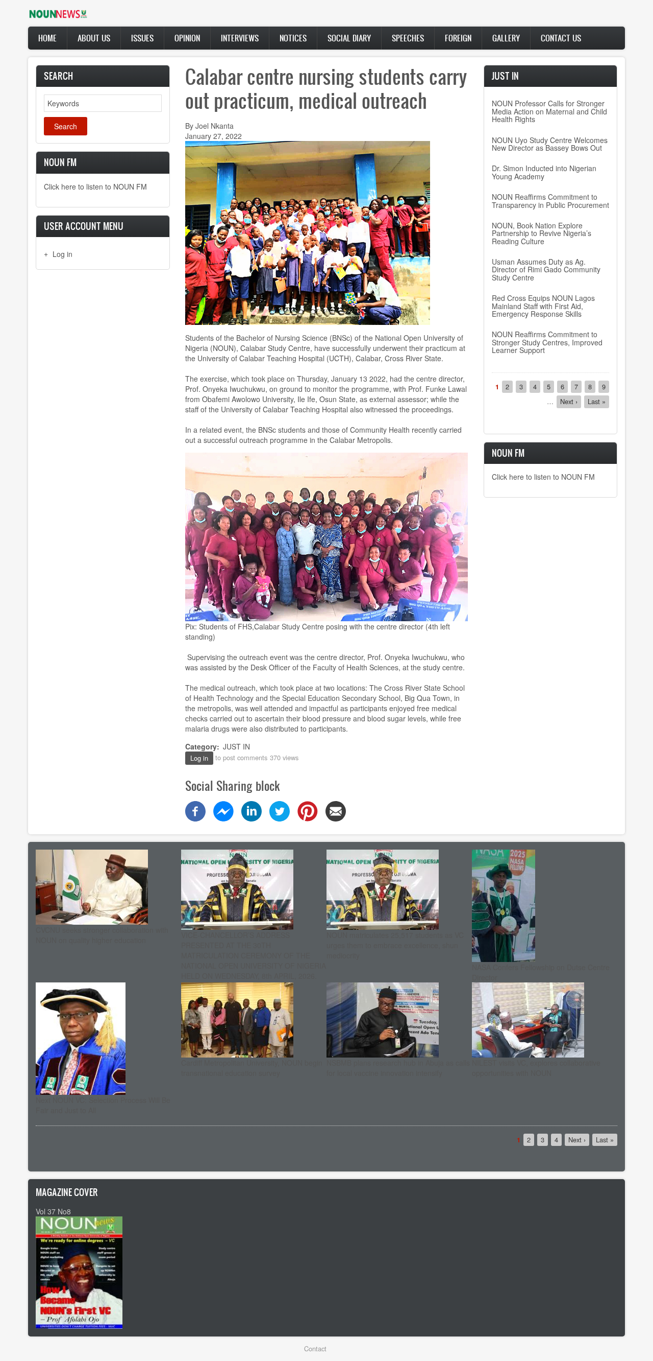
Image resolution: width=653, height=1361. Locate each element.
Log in (62, 254)
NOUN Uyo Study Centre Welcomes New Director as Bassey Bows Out (550, 144)
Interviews (240, 37)
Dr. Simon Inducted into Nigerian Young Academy (544, 172)
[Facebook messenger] (223, 810)
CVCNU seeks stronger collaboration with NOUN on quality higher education (102, 935)
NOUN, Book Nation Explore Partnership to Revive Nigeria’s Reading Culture (541, 233)
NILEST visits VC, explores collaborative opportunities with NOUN (536, 1068)
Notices (293, 37)
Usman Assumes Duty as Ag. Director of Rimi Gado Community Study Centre (546, 269)
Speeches (408, 37)
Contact (315, 1348)
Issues (142, 37)
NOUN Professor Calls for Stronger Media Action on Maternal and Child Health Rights (549, 111)
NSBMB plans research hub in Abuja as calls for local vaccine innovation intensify (398, 1068)
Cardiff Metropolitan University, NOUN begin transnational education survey (251, 1068)
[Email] (335, 810)
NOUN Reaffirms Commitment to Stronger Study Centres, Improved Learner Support (547, 342)
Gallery (506, 37)
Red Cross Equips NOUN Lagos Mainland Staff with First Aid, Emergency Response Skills (543, 306)
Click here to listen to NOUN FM (95, 186)
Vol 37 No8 (53, 1211)
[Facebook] (195, 810)
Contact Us (561, 37)
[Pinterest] (307, 810)
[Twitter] (279, 810)
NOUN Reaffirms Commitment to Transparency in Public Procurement (550, 200)
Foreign (458, 37)
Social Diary (349, 37)
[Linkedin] (251, 810)
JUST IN (236, 746)
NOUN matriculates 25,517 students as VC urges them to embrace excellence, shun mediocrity (395, 945)
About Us (94, 37)
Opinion (187, 37)
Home (47, 37)
